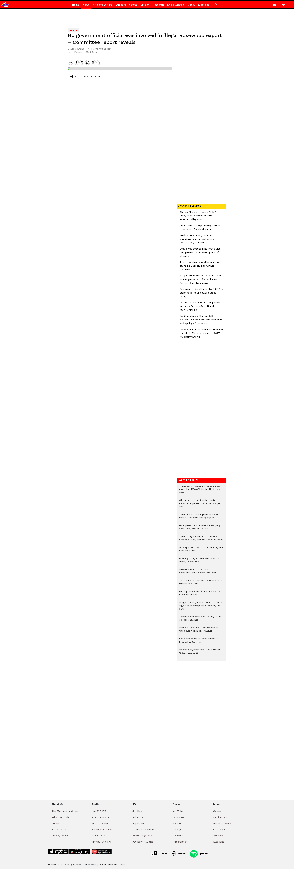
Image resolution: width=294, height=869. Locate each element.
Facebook (178, 817)
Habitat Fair (220, 817)
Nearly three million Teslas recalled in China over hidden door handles (198, 630)
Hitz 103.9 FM (100, 823)
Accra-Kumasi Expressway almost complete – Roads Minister (200, 227)
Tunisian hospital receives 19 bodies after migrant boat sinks (200, 583)
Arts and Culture (102, 4)
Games (217, 811)
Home (75, 4)
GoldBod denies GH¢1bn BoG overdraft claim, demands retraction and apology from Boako (201, 319)
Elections (203, 4)
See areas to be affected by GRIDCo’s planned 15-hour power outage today (201, 293)
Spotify (203, 853)
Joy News (138, 811)
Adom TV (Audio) (142, 835)
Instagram (179, 829)
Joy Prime (138, 823)
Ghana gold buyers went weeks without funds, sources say (200, 561)
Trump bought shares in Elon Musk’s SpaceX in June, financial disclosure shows (201, 539)
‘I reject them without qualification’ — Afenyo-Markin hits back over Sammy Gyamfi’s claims (200, 279)
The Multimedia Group (65, 811)
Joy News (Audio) (142, 841)
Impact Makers (222, 823)
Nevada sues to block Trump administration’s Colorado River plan (198, 572)
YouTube (178, 811)
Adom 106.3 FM (101, 817)
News (86, 4)
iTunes (181, 853)
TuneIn (162, 853)
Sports (133, 4)
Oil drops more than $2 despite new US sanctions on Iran (200, 594)
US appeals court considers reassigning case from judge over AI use (199, 528)
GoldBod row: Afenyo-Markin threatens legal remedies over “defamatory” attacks (197, 239)
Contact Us (58, 823)
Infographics (180, 841)
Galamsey (219, 829)
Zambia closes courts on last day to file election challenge (200, 619)
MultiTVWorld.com (143, 829)
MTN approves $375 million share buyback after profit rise (201, 550)
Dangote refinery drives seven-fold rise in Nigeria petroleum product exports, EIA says (200, 607)
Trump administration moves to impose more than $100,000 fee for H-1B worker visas (200, 491)
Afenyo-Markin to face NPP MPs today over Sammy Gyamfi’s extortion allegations (198, 216)
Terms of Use (59, 829)
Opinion (144, 4)
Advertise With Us (62, 817)
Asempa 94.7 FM (102, 829)
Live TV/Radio (175, 4)
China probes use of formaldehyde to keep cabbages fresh (198, 641)
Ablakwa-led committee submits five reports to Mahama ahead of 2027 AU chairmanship (201, 333)
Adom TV (137, 817)
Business (121, 4)
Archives (218, 835)
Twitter (177, 823)
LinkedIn (178, 835)
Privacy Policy (60, 835)
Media (191, 4)
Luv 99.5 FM (99, 835)
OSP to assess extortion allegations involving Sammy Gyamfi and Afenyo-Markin (200, 306)
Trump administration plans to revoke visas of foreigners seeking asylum (198, 517)
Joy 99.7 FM (99, 811)
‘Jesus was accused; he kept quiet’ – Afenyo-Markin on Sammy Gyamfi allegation (201, 252)
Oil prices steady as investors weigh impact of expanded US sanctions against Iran (200, 505)
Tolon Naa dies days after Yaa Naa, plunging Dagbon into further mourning (200, 266)
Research (158, 4)
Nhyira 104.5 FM (101, 841)
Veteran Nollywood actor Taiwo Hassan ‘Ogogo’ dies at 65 (200, 652)
